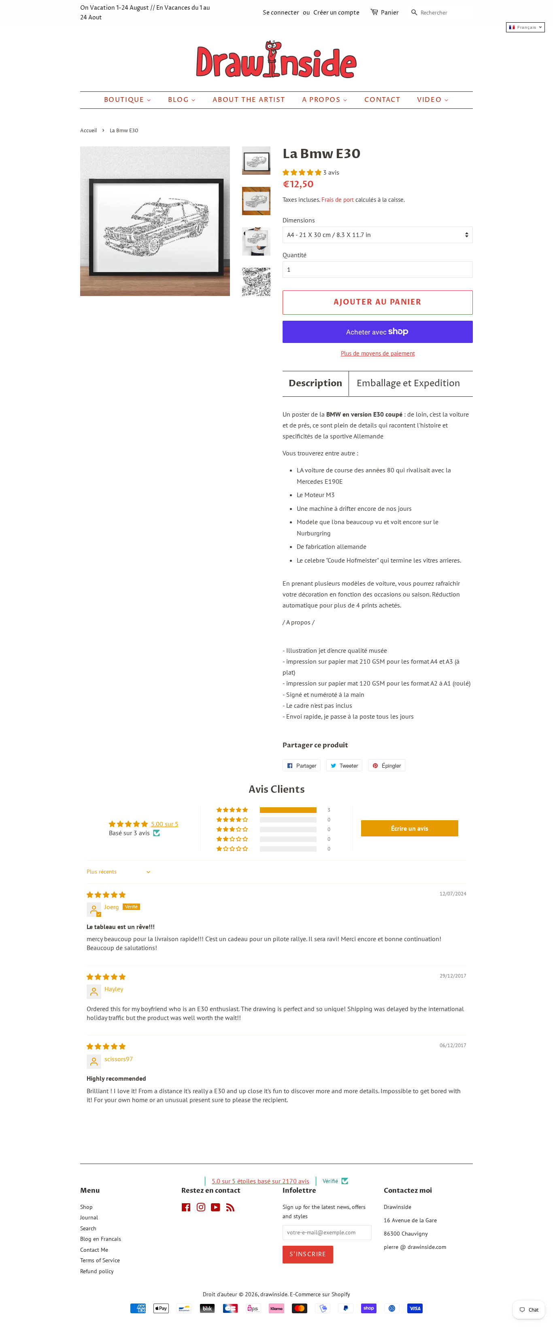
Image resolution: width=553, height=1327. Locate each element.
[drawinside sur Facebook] (186, 1209)
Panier (390, 13)
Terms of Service (100, 1260)
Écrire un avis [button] (409, 828)
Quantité (294, 255)
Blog (179, 99)
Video (430, 99)
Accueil (88, 130)
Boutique (125, 99)
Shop (86, 1207)
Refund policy (97, 1271)
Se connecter (281, 13)
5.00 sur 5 (165, 824)
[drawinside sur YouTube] (215, 1209)
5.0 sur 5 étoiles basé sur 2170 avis (260, 1181)
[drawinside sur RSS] (230, 1209)
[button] (303, 172)
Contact (382, 99)
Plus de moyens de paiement (378, 353)
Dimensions (299, 220)
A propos (322, 99)
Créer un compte (336, 13)
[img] (106, 895)
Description (315, 383)
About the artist (249, 99)
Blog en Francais (100, 1238)
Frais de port (337, 199)
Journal (89, 1217)
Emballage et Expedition (408, 384)
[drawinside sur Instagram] (200, 1209)
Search (88, 1228)
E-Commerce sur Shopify (320, 1294)
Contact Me (94, 1249)
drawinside (273, 1294)
